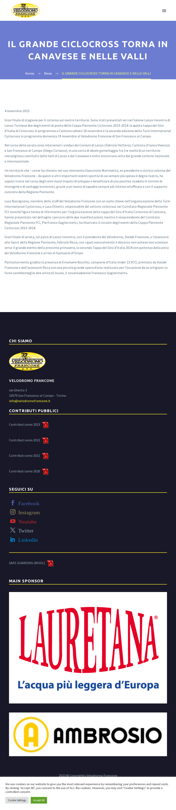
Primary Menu (164, 11)
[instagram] (12, 512)
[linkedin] (12, 539)
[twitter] (12, 530)
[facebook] (12, 503)
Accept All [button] (38, 800)
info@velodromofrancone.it (29, 401)
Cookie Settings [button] (17, 800)
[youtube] (12, 521)
